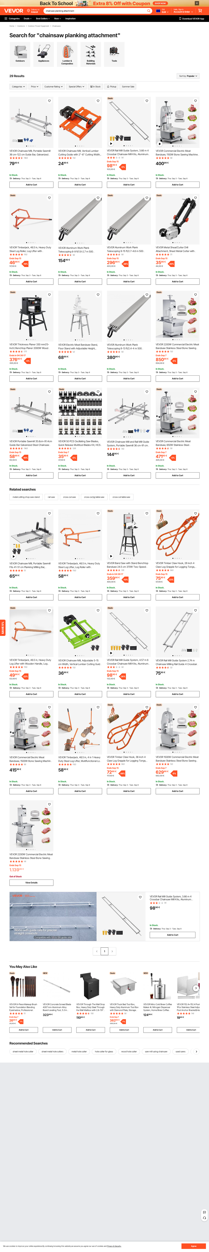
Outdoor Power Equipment (38, 26)
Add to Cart (31, 184)
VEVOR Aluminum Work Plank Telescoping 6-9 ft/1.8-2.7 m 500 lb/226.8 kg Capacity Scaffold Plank (76, 251)
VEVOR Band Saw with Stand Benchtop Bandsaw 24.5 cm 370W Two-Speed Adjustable (127, 567)
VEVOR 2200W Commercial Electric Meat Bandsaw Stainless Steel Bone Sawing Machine (177, 348)
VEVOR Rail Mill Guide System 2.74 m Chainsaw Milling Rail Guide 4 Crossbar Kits (176, 664)
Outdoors (21, 26)
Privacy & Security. (114, 1246)
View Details (31, 882)
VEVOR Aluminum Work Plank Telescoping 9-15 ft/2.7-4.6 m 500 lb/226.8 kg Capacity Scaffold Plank (125, 251)
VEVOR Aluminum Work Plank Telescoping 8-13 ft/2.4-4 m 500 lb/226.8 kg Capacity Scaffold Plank (125, 348)
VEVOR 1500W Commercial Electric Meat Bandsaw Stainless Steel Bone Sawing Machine (177, 760)
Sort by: (182, 76)
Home (11, 26)
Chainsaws (56, 26)
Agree (193, 1246)
